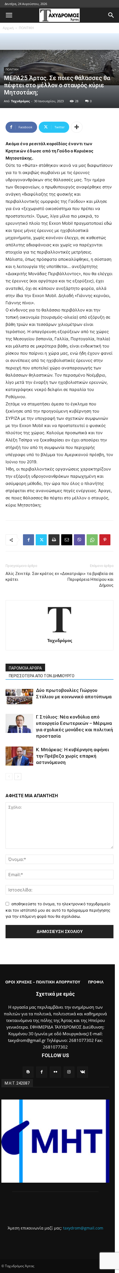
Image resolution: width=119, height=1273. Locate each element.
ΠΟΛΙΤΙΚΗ (26, 27)
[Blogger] (28, 1072)
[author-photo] (59, 632)
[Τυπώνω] (54, 539)
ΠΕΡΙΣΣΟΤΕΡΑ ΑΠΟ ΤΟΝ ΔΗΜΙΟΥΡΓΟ (41, 676)
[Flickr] (55, 1072)
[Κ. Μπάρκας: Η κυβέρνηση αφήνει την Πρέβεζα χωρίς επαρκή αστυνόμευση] (19, 756)
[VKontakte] (82, 1072)
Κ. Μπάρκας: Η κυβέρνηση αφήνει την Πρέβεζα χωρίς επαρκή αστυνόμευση (72, 756)
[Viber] (79, 539)
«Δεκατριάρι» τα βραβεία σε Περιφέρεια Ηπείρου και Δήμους (86, 579)
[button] (9, 15)
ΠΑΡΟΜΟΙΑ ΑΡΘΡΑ (25, 668)
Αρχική (8, 27)
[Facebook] (28, 539)
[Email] (66, 539)
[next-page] (17, 776)
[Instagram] (69, 1072)
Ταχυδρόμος (20, 101)
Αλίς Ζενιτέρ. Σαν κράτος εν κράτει (32, 576)
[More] (76, 127)
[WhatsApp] (92, 539)
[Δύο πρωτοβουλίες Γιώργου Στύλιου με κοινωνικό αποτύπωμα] (19, 696)
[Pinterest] (104, 539)
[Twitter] (41, 539)
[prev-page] (9, 776)
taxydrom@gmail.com (83, 1228)
